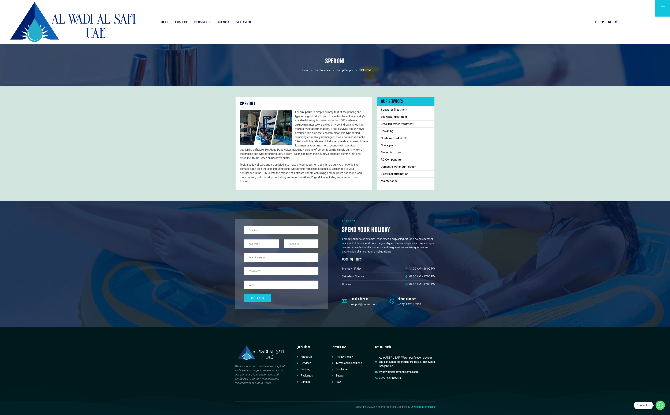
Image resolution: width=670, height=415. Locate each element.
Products (200, 21)
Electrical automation (394, 174)
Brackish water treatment (397, 124)
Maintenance (389, 181)
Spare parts (388, 145)
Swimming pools (391, 152)
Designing (387, 131)
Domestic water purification (398, 167)
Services (223, 21)
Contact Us (244, 21)
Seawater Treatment (394, 110)
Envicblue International (423, 407)
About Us (181, 21)
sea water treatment (394, 117)
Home (164, 21)
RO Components (391, 160)
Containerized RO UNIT (395, 138)
